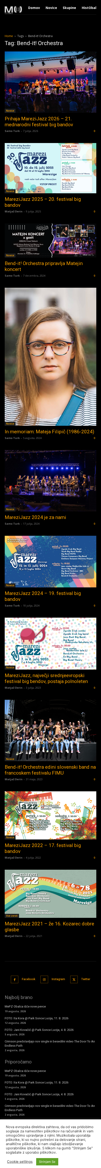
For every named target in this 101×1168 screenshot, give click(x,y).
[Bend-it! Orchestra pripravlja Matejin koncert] (50, 240)
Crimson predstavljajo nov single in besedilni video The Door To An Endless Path (50, 1043)
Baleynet (68, 1156)
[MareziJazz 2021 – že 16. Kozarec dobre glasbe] (50, 894)
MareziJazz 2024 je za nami (35, 517)
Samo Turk (12, 131)
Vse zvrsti (12, 915)
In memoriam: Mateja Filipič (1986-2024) (49, 431)
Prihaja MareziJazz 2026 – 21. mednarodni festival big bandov (39, 121)
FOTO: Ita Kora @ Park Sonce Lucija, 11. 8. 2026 (36, 1018)
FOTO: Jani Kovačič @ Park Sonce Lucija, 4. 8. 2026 (39, 1030)
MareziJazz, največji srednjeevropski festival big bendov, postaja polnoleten (46, 678)
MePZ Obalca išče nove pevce (25, 1006)
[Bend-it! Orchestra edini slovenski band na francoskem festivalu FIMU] (50, 730)
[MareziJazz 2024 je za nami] (50, 480)
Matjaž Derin (14, 211)
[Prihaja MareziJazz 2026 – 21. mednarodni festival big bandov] (50, 82)
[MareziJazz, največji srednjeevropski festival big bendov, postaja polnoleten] (50, 643)
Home (9, 36)
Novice (10, 110)
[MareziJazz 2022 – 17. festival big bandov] (50, 815)
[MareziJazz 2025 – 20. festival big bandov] (50, 168)
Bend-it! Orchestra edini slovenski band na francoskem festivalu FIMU (50, 770)
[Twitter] (74, 979)
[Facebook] (15, 979)
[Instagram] (44, 979)
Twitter (85, 979)
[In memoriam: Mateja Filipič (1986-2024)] (50, 357)
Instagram (58, 979)
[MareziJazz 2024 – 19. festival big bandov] (50, 561)
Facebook (28, 979)
